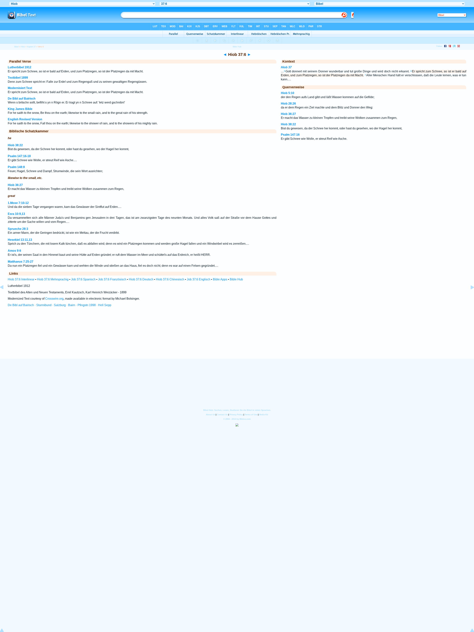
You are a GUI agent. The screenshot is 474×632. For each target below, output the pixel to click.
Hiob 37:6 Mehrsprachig (53, 279)
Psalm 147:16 (290, 134)
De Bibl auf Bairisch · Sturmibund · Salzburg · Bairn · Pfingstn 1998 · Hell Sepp (59, 305)
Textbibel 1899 (18, 77)
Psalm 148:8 (16, 167)
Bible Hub (236, 279)
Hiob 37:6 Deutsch (141, 279)
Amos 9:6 (14, 250)
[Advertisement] (237, 336)
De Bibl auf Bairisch (22, 98)
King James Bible (20, 108)
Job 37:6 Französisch (112, 279)
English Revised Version (25, 119)
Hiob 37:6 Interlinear (21, 279)
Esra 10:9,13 (16, 213)
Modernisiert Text (20, 88)
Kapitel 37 (31, 47)
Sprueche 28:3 (18, 228)
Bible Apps (220, 279)
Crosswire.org (54, 298)
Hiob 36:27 (15, 185)
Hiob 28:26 (288, 103)
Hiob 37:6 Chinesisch (170, 279)
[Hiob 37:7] (469, 295)
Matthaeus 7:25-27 (20, 261)
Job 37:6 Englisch (198, 279)
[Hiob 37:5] (4, 295)
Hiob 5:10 (287, 93)
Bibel (16, 47)
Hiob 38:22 (15, 145)
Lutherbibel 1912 (19, 67)
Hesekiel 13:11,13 (20, 239)
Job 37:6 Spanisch (83, 279)
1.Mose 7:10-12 (18, 202)
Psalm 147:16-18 (19, 156)
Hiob (23, 47)
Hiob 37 (286, 67)
